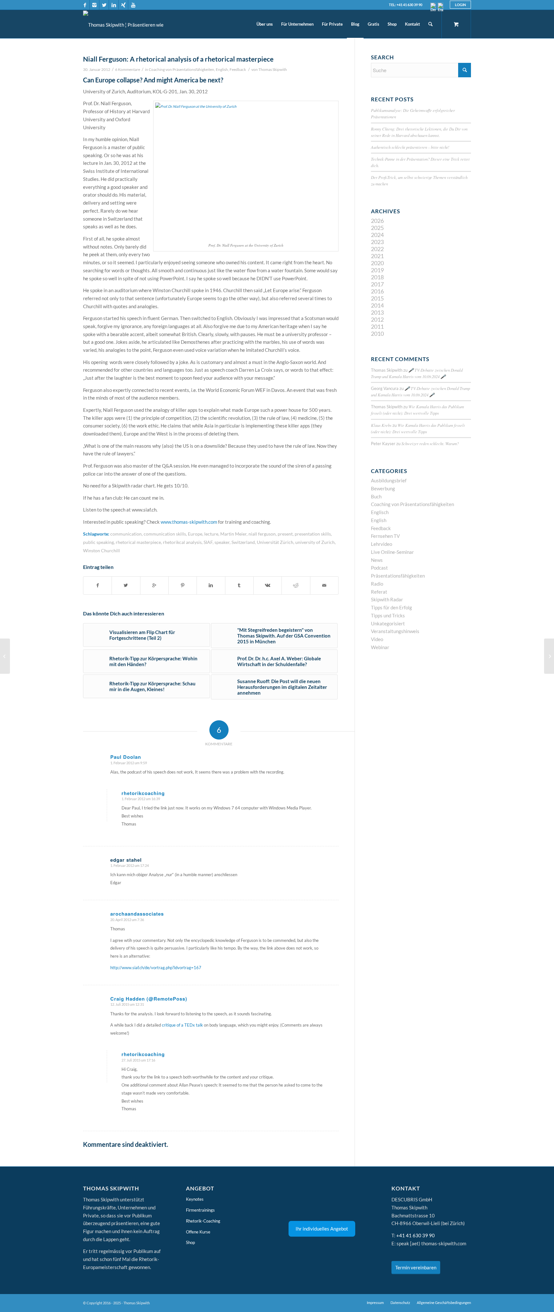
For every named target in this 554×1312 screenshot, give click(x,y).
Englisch (380, 512)
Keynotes (195, 1199)
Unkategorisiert (388, 623)
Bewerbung (383, 488)
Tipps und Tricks (388, 615)
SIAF (208, 542)
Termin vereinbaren (415, 1267)
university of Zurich (315, 542)
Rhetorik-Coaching (203, 1220)
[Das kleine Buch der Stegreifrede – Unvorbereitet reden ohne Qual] (549, 656)
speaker (222, 542)
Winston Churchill (101, 550)
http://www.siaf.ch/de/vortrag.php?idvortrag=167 (155, 967)
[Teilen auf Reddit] (296, 585)
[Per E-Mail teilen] (324, 585)
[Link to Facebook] (84, 5)
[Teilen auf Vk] (267, 585)
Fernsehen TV (385, 536)
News (377, 560)
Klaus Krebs (381, 425)
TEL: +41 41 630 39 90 (405, 5)
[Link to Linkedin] (113, 5)
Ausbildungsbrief (389, 480)
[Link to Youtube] (133, 5)
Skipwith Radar (387, 599)
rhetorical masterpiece (138, 542)
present (285, 534)
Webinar (380, 647)
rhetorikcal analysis (182, 542)
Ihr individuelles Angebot (322, 1229)
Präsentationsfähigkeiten (398, 576)
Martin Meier (233, 534)
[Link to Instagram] (94, 5)
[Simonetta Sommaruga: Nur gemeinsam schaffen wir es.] (5, 656)
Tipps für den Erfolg (391, 607)
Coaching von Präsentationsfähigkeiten (181, 69)
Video (377, 639)
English (222, 69)
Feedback (238, 69)
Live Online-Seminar (392, 552)
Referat (379, 592)
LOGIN (460, 5)
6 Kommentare (127, 69)
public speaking (98, 542)
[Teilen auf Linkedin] (211, 585)
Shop (190, 1242)
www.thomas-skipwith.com (189, 522)
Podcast (379, 568)
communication (126, 534)
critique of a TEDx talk (182, 1025)
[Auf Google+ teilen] (154, 585)
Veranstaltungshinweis (395, 631)
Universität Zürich (275, 542)
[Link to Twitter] (104, 5)
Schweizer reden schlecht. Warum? (430, 443)
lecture (211, 534)
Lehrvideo (381, 544)
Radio (377, 584)
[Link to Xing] (123, 5)
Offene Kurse (198, 1231)
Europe (195, 534)
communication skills (165, 534)
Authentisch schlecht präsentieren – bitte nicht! (410, 147)
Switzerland (243, 542)
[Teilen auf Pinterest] (183, 585)
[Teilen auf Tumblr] (239, 585)
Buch (376, 496)
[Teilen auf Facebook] (97, 585)
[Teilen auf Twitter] (126, 585)
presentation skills (313, 534)
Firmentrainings (200, 1210)
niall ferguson (262, 534)
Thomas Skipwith (272, 69)
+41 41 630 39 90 (415, 1235)
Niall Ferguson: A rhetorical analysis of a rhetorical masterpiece (178, 59)
